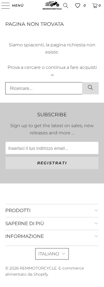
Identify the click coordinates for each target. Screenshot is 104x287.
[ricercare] (90, 88)
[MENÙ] (3, 5)
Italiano (48, 253)
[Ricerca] (65, 5)
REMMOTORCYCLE (38, 268)
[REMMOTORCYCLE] (52, 5)
